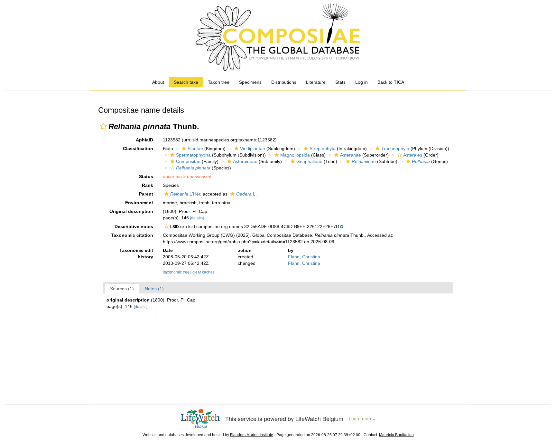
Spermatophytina (193, 155)
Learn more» (362, 419)
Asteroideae (245, 161)
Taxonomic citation (132, 235)
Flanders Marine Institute (251, 435)
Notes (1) (154, 288)
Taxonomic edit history (136, 253)
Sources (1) (122, 288)
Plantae (195, 148)
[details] (197, 218)
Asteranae (350, 155)
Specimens (250, 82)
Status (146, 176)
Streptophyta (323, 148)
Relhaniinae (364, 161)
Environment (139, 202)
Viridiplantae (252, 148)
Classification (138, 148)
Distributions (283, 82)
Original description (131, 211)
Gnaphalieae (309, 161)
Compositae (188, 161)
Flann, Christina (304, 256)
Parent (146, 194)
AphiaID (144, 139)
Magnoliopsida (295, 155)
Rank (147, 185)
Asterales (412, 155)
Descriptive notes (134, 226)
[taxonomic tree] (177, 272)
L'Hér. (185, 194)
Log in (361, 82)
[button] (103, 126)
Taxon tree (218, 82)
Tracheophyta (395, 148)
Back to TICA (390, 82)
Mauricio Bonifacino (396, 435)
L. (246, 194)
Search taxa (186, 82)
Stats (340, 82)
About (158, 82)
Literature (316, 82)
